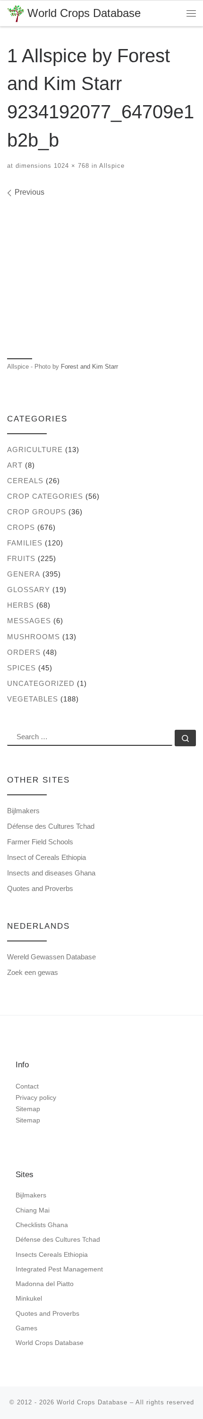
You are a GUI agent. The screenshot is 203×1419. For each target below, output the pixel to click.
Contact (27, 1086)
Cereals (25, 481)
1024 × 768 (70, 165)
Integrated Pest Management (59, 1269)
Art (15, 465)
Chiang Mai (33, 1210)
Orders (24, 652)
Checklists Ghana (42, 1225)
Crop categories (45, 496)
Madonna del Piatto (45, 1283)
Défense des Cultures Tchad (50, 826)
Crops (21, 527)
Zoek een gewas (32, 972)
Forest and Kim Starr (89, 366)
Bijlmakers (23, 811)
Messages (29, 621)
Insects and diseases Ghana (51, 873)
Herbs (20, 605)
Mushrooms (33, 637)
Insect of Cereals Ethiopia (46, 857)
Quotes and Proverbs (40, 888)
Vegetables (32, 699)
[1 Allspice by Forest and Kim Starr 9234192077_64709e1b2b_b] (101, 276)
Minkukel (29, 1298)
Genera (23, 574)
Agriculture (35, 450)
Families (24, 543)
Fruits (21, 558)
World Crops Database (50, 1342)
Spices (21, 668)
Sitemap (28, 1109)
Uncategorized (41, 683)
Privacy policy (36, 1097)
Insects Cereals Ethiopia (52, 1254)
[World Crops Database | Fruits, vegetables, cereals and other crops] (15, 12)
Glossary (28, 590)
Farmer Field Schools (40, 842)
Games (26, 1328)
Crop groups (36, 512)
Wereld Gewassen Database (51, 957)
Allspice (111, 165)
